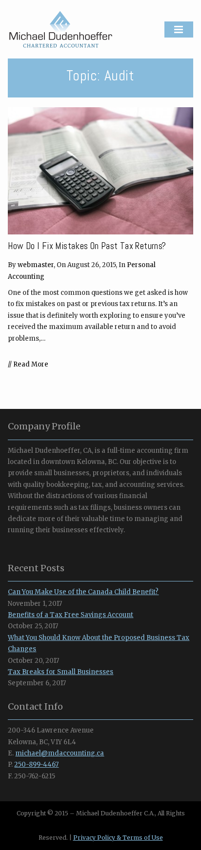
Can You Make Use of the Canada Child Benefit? (83, 592)
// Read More (28, 364)
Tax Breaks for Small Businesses (60, 672)
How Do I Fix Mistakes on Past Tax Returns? (87, 246)
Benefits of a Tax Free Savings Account (70, 615)
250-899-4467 (36, 764)
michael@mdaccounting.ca (59, 753)
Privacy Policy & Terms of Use (118, 837)
